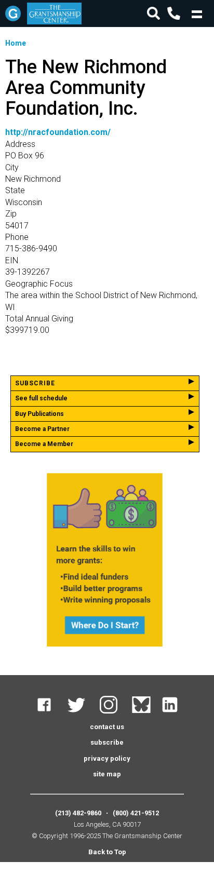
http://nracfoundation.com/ (58, 132)
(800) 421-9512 (136, 813)
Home (15, 43)
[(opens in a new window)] (50, 711)
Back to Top (107, 852)
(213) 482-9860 (78, 813)
